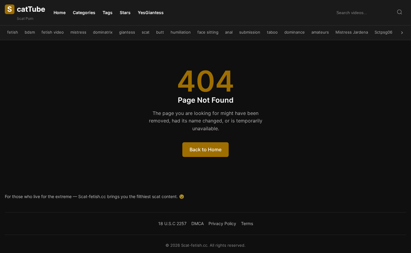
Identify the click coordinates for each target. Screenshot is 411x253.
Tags (108, 12)
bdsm (30, 32)
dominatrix (103, 32)
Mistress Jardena (351, 32)
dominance (294, 32)
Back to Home (205, 149)
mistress (78, 32)
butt (160, 32)
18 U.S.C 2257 (172, 223)
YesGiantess (151, 12)
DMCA (197, 223)
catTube (26, 9)
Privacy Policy (222, 223)
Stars (125, 12)
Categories (84, 12)
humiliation (181, 32)
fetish (12, 32)
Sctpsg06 (383, 32)
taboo (272, 32)
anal (229, 32)
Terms (247, 223)
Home (60, 12)
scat (146, 32)
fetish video (53, 32)
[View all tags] (402, 33)
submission (249, 32)
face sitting (207, 32)
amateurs (320, 32)
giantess (127, 32)
